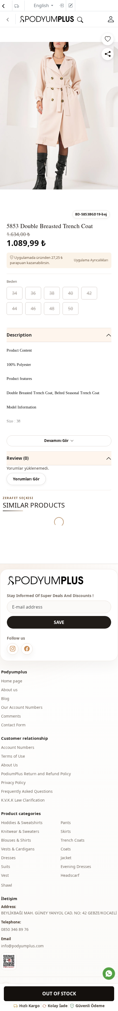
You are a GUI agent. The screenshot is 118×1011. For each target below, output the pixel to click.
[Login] (61, 5)
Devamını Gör (56, 440)
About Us (9, 765)
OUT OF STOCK (59, 993)
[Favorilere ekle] (108, 39)
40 (70, 293)
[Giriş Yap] (111, 19)
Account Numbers (17, 747)
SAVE (59, 622)
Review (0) (18, 458)
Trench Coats (73, 840)
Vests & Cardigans (18, 849)
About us (9, 689)
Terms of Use (13, 756)
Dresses (8, 857)
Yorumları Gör (26, 478)
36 (33, 293)
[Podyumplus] (50, 580)
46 (33, 309)
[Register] (70, 5)
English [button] (42, 5)
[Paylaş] (108, 54)
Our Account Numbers (22, 707)
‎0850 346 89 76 (15, 929)
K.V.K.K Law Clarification (23, 800)
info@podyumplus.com (22, 945)
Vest (5, 875)
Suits (5, 866)
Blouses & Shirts (16, 840)
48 (51, 309)
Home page (11, 681)
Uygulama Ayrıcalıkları (91, 260)
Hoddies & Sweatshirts (22, 822)
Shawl (6, 885)
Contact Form (13, 724)
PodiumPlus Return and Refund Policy (36, 773)
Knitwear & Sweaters (20, 831)
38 (51, 293)
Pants (66, 822)
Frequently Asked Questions (27, 791)
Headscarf (70, 875)
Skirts (66, 831)
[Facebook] (27, 649)
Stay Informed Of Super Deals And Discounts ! (50, 595)
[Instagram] (12, 649)
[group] (59, 115)
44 (14, 309)
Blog (5, 698)
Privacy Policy (13, 782)
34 (14, 293)
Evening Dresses (76, 866)
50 (70, 309)
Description (19, 335)
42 (89, 293)
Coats (66, 849)
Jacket (66, 857)
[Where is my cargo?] (17, 6)
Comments (11, 716)
